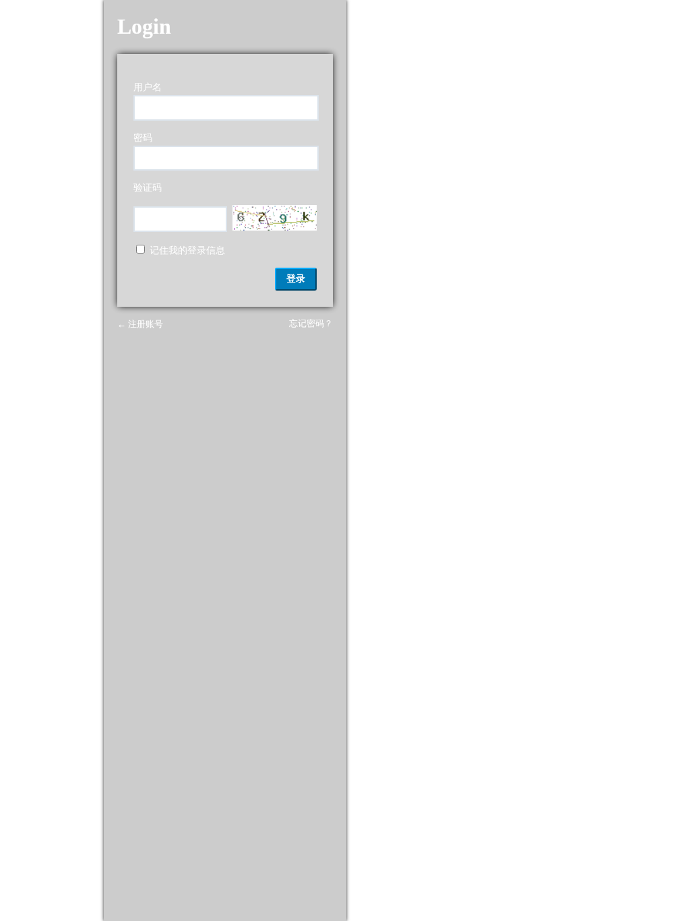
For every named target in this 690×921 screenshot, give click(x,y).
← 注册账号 (140, 324)
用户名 (147, 87)
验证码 (147, 188)
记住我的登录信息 (187, 250)
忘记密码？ (311, 323)
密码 (142, 138)
